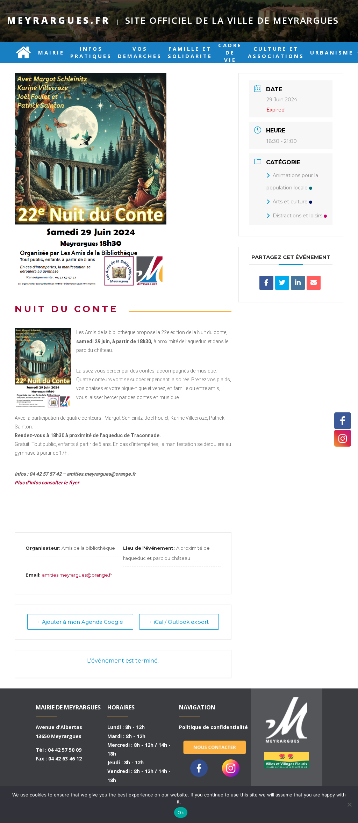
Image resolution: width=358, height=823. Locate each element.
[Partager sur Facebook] (266, 283)
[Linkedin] (298, 283)
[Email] (314, 283)
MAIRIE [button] (51, 52)
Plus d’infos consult (36, 482)
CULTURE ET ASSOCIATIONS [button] (276, 52)
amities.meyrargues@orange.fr (77, 575)
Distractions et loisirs (297, 215)
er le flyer (68, 482)
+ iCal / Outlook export (179, 622)
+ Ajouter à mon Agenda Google (80, 622)
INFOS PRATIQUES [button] (91, 52)
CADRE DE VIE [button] (230, 52)
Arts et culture (290, 201)
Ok (181, 812)
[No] (349, 804)
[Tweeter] (282, 283)
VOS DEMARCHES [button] (140, 52)
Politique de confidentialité (213, 727)
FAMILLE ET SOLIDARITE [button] (190, 52)
